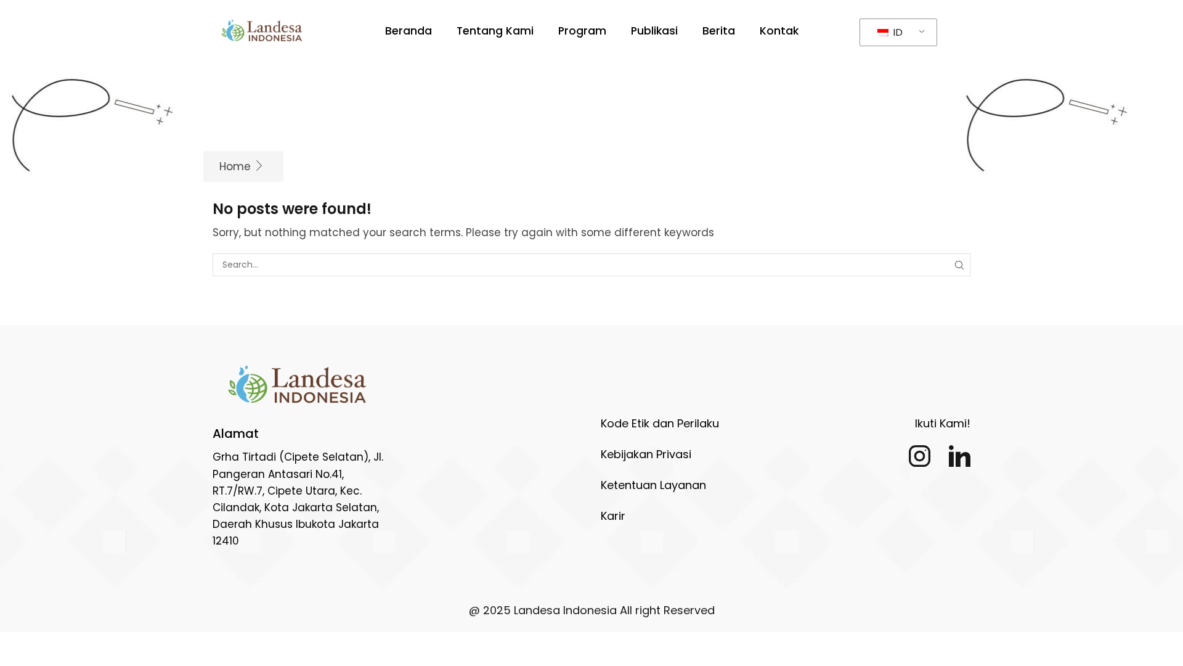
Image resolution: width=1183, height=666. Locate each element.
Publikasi (654, 30)
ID (896, 32)
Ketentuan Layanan (653, 485)
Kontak (779, 30)
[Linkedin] (959, 456)
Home (235, 166)
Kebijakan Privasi (646, 454)
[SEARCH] (959, 264)
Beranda (408, 30)
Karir (613, 516)
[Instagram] (919, 456)
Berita (718, 30)
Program (582, 30)
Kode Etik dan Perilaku (660, 423)
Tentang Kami (495, 30)
